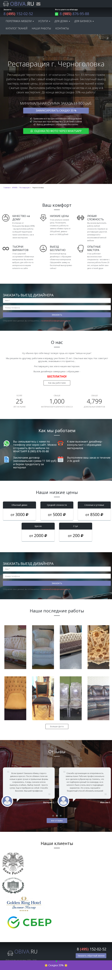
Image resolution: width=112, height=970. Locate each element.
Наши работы (41, 28)
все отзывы (57, 820)
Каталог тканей (16, 28)
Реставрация (24, 188)
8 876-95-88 (74, 13)
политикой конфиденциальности (55, 320)
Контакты (62, 28)
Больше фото (57, 726)
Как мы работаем (57, 382)
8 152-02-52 (18, 13)
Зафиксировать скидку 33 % (56, 110)
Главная (7, 188)
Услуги (43, 21)
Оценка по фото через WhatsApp (58, 131)
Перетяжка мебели (19, 21)
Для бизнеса (83, 21)
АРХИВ (14, 188)
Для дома (62, 21)
